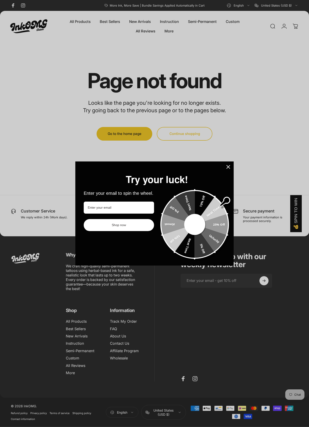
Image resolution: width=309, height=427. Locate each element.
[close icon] (228, 166)
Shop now (119, 225)
